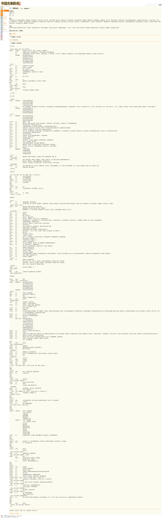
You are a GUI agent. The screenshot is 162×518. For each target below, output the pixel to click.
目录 (4, 13)
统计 (4, 21)
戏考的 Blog (10, 515)
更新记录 (5, 18)
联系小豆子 (14, 515)
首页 (4, 7)
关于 (4, 27)
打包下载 (5, 25)
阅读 (11, 39)
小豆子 (14, 33)
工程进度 (5, 16)
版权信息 (5, 29)
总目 (4, 15)
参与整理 (5, 23)
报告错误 (12, 513)
